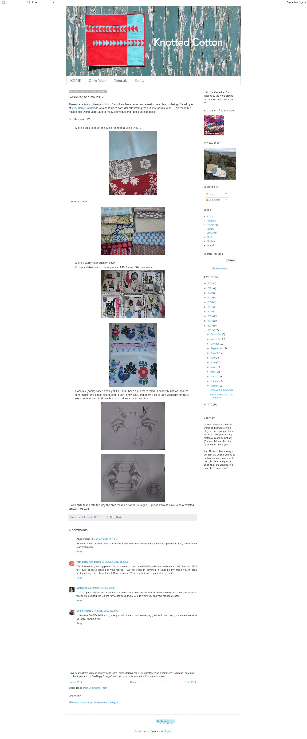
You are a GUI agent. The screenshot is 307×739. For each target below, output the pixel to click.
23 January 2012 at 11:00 (101, 587)
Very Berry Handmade (85, 107)
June (213, 362)
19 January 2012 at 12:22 (104, 539)
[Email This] (108, 517)
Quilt (209, 237)
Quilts (139, 81)
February (215, 381)
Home (133, 682)
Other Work (97, 81)
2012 (210, 330)
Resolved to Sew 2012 (221, 390)
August (214, 353)
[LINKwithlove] (220, 268)
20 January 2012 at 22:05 (115, 561)
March (214, 376)
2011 (210, 404)
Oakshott (211, 233)
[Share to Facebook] (117, 517)
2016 (210, 311)
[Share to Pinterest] (120, 517)
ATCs (210, 216)
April (213, 371)
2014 (210, 320)
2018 (210, 302)
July (212, 357)
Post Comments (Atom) (95, 687)
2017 (210, 307)
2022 (210, 283)
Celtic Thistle (83, 610)
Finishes (211, 220)
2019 (210, 297)
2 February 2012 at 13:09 (105, 610)
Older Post (190, 682)
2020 (210, 292)
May (213, 367)
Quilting (211, 241)
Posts (211, 194)
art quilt (210, 245)
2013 (210, 325)
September (216, 348)
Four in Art (212, 224)
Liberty (210, 229)
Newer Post (76, 682)
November (216, 339)
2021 (210, 288)
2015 (210, 316)
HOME (75, 81)
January (215, 385)
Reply (79, 551)
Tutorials (120, 81)
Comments (214, 199)
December (216, 334)
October (215, 343)
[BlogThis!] (111, 517)
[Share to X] (114, 517)
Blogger (168, 731)
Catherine (81, 587)
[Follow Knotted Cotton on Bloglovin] (165, 723)
